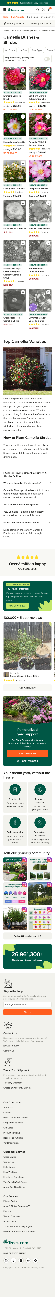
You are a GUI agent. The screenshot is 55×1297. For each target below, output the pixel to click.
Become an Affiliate (13, 1137)
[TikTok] (13, 1260)
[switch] (47, 59)
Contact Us (8, 1050)
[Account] (43, 9)
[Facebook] (21, 1260)
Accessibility (9, 1221)
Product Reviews (11, 1132)
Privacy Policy (10, 1201)
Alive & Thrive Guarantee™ (16, 1206)
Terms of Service (11, 1216)
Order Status (9, 1157)
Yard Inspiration (11, 1143)
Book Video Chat (27, 753)
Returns (7, 1211)
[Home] (16, 9)
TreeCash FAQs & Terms (15, 1182)
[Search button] (37, 9)
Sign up (27, 1012)
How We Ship (10, 1172)
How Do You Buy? (17, 605)
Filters (12, 50)
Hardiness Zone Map (13, 1177)
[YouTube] (28, 1260)
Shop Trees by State (13, 1122)
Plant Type (37, 50)
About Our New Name (14, 1187)
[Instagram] (6, 1260)
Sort (25, 50)
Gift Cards (8, 1127)
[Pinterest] (35, 1260)
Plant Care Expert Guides (15, 1117)
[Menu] (5, 9)
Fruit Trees (32, 17)
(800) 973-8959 (30, 761)
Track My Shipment (12, 1082)
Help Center (9, 1167)
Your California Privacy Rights (17, 1226)
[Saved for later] (23, 70)
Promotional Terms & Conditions (19, 1231)
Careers (7, 1112)
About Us (8, 1107)
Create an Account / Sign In (17, 1087)
